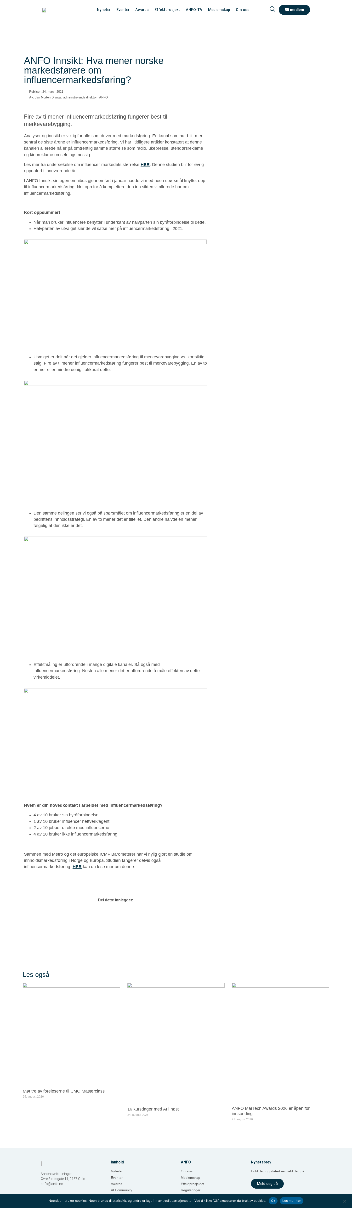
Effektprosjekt (167, 9)
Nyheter (104, 9)
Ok (273, 1200)
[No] (344, 1200)
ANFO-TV (194, 9)
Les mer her (291, 1200)
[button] (115, 910)
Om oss (243, 9)
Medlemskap (219, 9)
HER (145, 164)
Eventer (123, 9)
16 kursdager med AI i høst (153, 1109)
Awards (142, 9)
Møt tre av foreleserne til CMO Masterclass (64, 1091)
